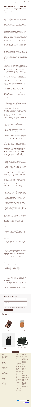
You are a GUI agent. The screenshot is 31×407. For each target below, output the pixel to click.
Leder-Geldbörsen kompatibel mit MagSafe (21, 331)
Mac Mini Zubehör (18, 371)
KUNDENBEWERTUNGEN (25, 377)
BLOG (23, 371)
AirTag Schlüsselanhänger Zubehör (18, 363)
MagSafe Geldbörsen (17, 374)
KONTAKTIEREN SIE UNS (25, 380)
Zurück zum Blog (16, 291)
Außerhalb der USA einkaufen (25, 387)
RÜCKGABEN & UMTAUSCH (24, 369)
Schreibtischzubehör (18, 388)
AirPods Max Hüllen (18, 366)
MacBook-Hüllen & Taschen (18, 380)
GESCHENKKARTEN (18, 356)
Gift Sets (17, 358)
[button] (2, 2)
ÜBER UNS (23, 373)
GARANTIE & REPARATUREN (24, 362)
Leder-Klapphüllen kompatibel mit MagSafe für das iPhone (8, 348)
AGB (23, 364)
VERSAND (23, 366)
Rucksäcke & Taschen (17, 386)
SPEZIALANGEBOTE (18, 390)
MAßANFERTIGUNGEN (25, 375)
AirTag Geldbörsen (18, 360)
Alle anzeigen (15, 351)
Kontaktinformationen (26, 405)
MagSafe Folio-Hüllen (18, 377)
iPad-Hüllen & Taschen (18, 383)
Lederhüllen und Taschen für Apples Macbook (21, 348)
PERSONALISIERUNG (25, 356)
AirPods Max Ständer (17, 369)
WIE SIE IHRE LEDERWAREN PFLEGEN (24, 383)
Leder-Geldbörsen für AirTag (6, 330)
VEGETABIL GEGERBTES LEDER (25, 359)
